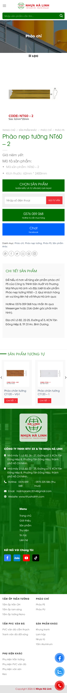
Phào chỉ (46, 129)
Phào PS (59, 129)
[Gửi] (61, 16)
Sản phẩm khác (28, 129)
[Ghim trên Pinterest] (29, 253)
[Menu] (4, 6)
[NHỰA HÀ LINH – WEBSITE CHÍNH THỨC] (33, 5)
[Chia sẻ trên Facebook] (11, 253)
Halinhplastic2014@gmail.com (34, 491)
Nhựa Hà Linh (44, 688)
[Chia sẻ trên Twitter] (17, 253)
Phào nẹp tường (33, 243)
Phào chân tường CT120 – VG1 (15, 392)
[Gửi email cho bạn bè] (23, 253)
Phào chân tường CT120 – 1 (49, 392)
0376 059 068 (23, 483)
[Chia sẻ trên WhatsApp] (5, 253)
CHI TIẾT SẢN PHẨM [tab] (21, 270)
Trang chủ (8, 129)
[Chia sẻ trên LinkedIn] (34, 253)
